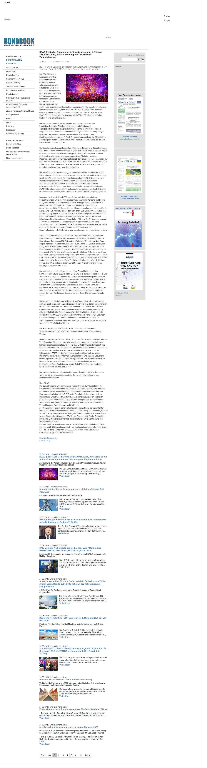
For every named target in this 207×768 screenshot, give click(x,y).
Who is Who (11, 64)
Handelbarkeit (12, 94)
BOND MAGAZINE (14, 60)
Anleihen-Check (13, 68)
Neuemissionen (12, 75)
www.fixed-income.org (48, 438)
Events (9, 119)
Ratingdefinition (12, 115)
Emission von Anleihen (15, 90)
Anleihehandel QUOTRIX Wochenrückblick (16, 105)
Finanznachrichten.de (15, 158)
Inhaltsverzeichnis (122, 293)
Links (8, 122)
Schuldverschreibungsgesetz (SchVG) (18, 99)
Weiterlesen (64, 476)
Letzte (87, 755)
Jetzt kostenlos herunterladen (128, 208)
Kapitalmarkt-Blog (13, 144)
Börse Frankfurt (12, 148)
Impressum (10, 130)
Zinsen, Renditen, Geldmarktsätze (20, 111)
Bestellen (118, 295)
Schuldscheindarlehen (15, 86)
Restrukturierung (13, 83)
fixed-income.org (13, 56)
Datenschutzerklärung (15, 134)
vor (81, 755)
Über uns (10, 126)
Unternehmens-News (15, 79)
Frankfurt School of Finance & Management (18, 153)
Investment (10, 71)
